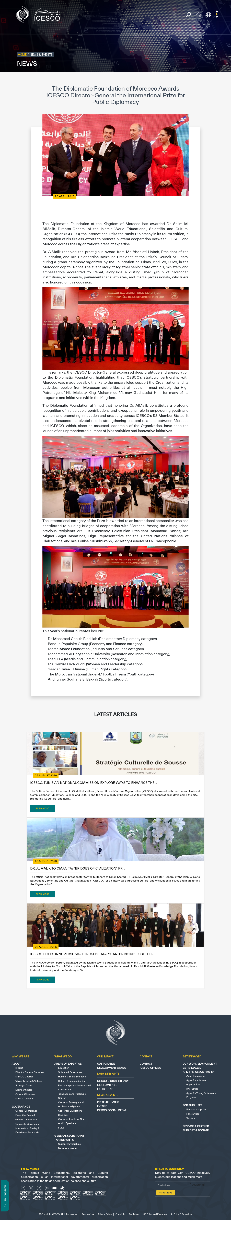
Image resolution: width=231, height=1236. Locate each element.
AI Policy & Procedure (218, 78)
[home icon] (198, 14)
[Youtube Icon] (54, 1188)
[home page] (39, 14)
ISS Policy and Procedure (193, 78)
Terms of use (127, 78)
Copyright (159, 78)
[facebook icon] (23, 1188)
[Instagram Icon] (47, 1188)
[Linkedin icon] (39, 1188)
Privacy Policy (144, 78)
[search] (188, 15)
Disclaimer (172, 78)
